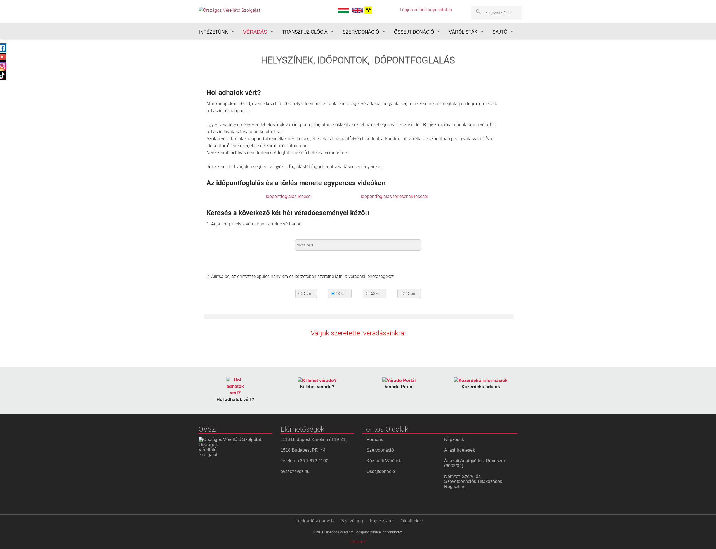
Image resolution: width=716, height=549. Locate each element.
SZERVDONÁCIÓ (361, 32)
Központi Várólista (384, 460)
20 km (375, 293)
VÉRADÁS (255, 32)
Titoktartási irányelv (315, 521)
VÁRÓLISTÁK (463, 32)
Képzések (454, 439)
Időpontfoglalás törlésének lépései (394, 196)
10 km (341, 293)
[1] (367, 10)
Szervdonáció (380, 450)
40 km (410, 293)
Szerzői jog (352, 521)
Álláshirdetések (459, 450)
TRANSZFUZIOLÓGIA (305, 32)
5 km (307, 293)
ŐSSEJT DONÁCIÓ (414, 32)
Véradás (374, 439)
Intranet (358, 541)
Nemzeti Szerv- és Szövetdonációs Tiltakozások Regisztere (473, 481)
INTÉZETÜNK (213, 32)
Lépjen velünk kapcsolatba (426, 9)
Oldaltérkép (412, 521)
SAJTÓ (500, 32)
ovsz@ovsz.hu (295, 471)
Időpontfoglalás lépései (289, 196)
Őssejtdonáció (380, 471)
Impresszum (382, 521)
